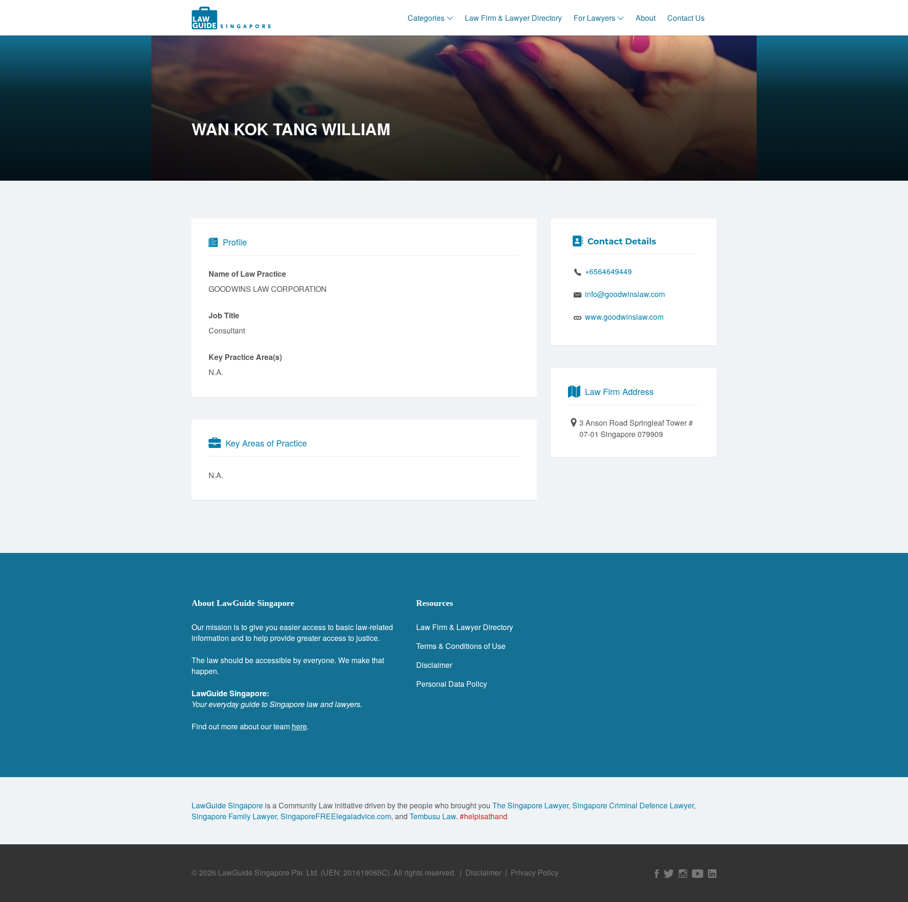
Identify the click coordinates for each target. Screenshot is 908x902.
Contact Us (686, 17)
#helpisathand (483, 816)
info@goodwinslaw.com (625, 294)
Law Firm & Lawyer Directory (513, 17)
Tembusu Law (433, 816)
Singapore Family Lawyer (234, 816)
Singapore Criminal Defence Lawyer (633, 805)
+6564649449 (608, 271)
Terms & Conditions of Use (461, 645)
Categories (426, 17)
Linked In (712, 873)
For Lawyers (594, 17)
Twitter (669, 873)
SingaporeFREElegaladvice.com (335, 816)
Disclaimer (434, 664)
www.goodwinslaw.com (624, 316)
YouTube (697, 873)
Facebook (657, 873)
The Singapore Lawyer (530, 805)
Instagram (683, 873)
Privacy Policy (535, 872)
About (645, 17)
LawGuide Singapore (227, 805)
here (299, 726)
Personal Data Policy (451, 683)
